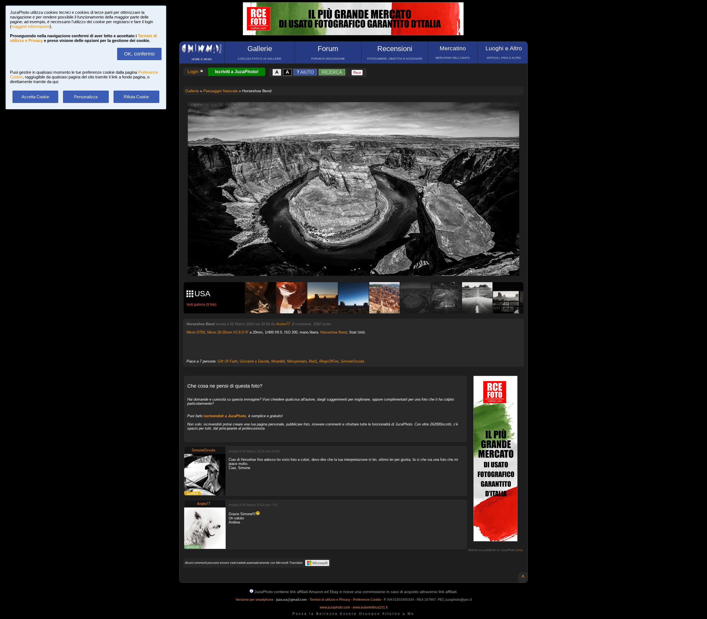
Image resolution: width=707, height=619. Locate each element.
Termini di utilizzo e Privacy (330, 600)
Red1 (313, 361)
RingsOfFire (328, 361)
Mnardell (278, 361)
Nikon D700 (195, 332)
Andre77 (283, 324)
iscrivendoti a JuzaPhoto (225, 416)
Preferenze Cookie (367, 600)
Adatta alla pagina (356, 112)
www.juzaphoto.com (335, 607)
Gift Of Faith (228, 361)
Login (194, 71)
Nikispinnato (297, 361)
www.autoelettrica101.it (370, 607)
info (519, 550)
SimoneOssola (352, 361)
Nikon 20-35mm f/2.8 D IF (228, 332)
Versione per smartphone (254, 600)
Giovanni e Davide (254, 361)
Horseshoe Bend (333, 332)
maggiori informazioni (30, 26)
